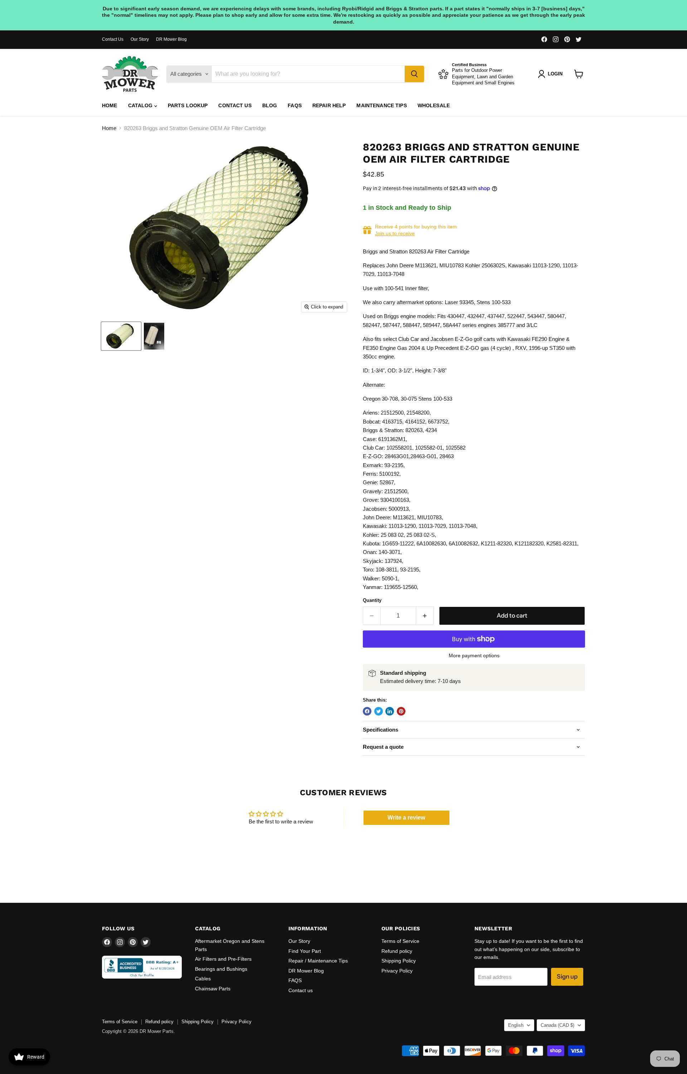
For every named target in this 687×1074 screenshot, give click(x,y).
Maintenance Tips (381, 105)
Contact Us (112, 39)
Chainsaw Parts (212, 988)
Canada (557, 1025)
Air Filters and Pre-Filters (223, 959)
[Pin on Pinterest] (401, 711)
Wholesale (434, 105)
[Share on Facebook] (367, 711)
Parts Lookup (188, 105)
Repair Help (329, 105)
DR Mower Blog (171, 39)
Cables (203, 978)
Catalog (141, 105)
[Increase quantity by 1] (425, 616)
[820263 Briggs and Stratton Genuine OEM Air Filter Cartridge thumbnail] (121, 336)
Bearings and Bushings (221, 969)
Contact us (234, 105)
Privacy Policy (397, 971)
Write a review (406, 818)
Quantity (372, 600)
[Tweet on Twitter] (378, 711)
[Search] (414, 74)
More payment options (474, 655)
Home (109, 105)
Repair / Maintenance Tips (318, 961)
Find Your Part (304, 951)
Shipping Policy (398, 961)
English (515, 1025)
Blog (269, 105)
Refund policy (396, 951)
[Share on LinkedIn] (389, 711)
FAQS (295, 105)
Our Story (140, 39)
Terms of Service (400, 941)
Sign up (567, 976)
